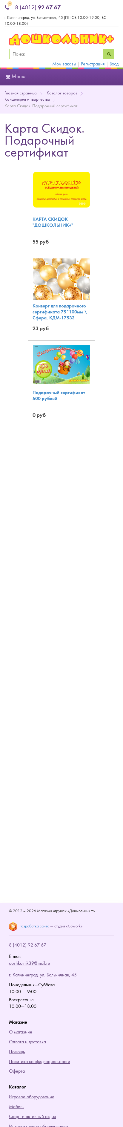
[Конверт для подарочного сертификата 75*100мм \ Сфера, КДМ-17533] (61, 279)
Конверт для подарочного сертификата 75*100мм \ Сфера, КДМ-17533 (60, 312)
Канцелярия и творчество (27, 99)
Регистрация (93, 64)
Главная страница (20, 93)
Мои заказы (64, 64)
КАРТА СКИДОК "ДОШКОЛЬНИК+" (53, 222)
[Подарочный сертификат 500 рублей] (61, 364)
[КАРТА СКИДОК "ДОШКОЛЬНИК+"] (61, 189)
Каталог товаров (62, 93)
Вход (114, 64)
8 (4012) (38, 7)
